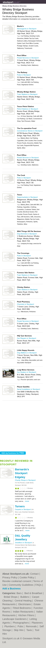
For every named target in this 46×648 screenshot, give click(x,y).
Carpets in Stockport (23, 509)
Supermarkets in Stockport (27, 197)
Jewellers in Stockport (23, 543)
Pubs (21, 626)
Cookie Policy (27, 577)
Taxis (29, 630)
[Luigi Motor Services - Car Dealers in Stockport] (8, 377)
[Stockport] (20, 4)
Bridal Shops (11, 597)
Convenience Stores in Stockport (29, 131)
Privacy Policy (9, 577)
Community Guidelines (21, 584)
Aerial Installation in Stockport (28, 389)
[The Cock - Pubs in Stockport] (8, 183)
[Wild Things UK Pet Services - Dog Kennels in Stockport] (8, 239)
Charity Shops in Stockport (25, 480)
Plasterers (37, 622)
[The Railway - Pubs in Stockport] (8, 80)
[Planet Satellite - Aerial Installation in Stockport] (8, 394)
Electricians (25, 604)
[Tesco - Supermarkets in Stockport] (8, 202)
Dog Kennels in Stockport (27, 234)
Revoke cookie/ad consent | (17, 581)
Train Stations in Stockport (27, 94)
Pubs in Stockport (24, 75)
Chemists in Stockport (25, 304)
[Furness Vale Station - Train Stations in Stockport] (8, 280)
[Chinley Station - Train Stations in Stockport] (8, 295)
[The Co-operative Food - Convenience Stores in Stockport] (8, 136)
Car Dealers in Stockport (26, 372)
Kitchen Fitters (26, 615)
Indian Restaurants (23, 611)
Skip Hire (19, 630)
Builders (25, 597)
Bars (19, 593)
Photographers (21, 622)
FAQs (38, 584)
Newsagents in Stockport (26, 29)
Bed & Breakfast (33, 593)
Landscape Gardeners (14, 619)
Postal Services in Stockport (28, 58)
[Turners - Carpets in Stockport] (7, 514)
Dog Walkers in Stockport (27, 353)
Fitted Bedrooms (22, 608)
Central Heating (23, 600)
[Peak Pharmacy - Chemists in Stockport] (8, 309)
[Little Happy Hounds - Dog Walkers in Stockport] (8, 358)
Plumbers (9, 626)
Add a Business (11, 588)
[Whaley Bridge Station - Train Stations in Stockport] (8, 99)
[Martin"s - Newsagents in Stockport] (8, 34)
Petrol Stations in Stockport (27, 109)
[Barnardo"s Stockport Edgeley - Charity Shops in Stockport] (7, 478)
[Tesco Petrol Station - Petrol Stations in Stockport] (8, 114)
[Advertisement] (23, 425)
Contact (34, 573)
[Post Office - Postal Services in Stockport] (8, 63)
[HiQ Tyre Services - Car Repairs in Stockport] (8, 343)
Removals (31, 626)
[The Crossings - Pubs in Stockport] (8, 261)
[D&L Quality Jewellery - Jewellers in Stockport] (7, 544)
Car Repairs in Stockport (26, 338)
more (27, 501)
